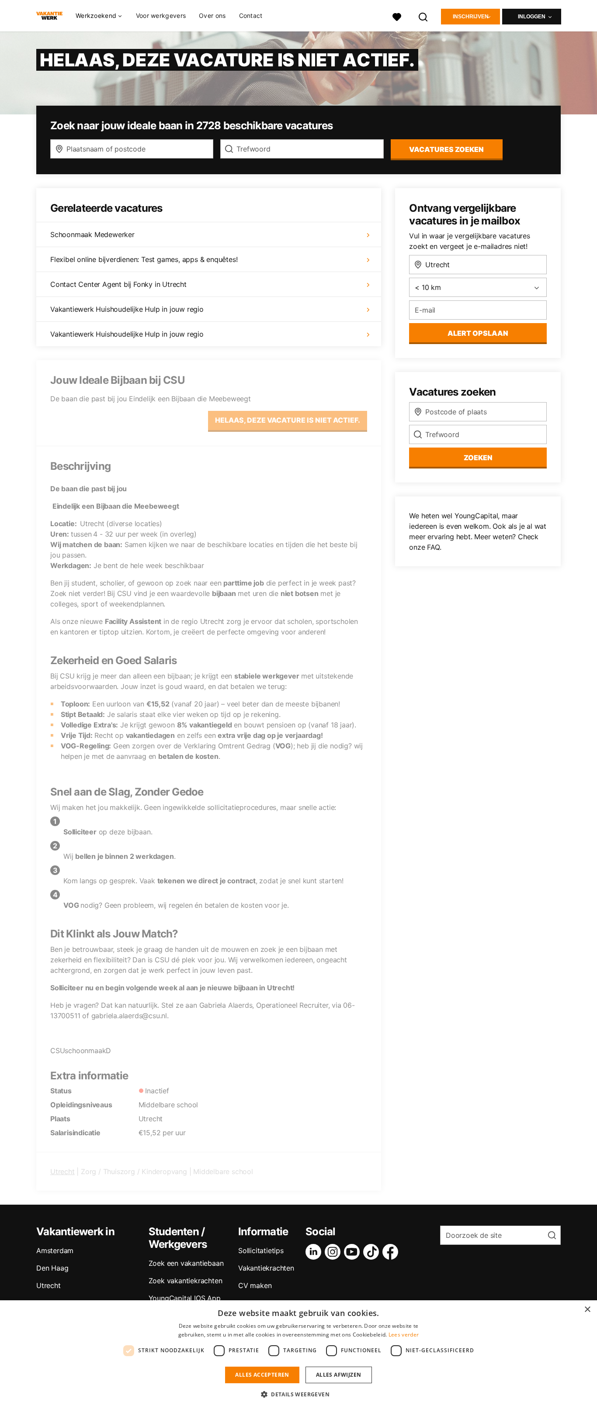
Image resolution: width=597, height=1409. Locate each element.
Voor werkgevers (161, 15)
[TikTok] (372, 1252)
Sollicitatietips (261, 1250)
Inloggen (531, 17)
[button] (298, 1394)
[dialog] (298, 1354)
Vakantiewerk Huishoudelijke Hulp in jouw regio (127, 309)
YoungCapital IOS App (185, 1298)
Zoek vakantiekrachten (185, 1280)
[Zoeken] (423, 15)
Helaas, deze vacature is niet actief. (287, 420)
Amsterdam (54, 1250)
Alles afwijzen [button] (338, 1374)
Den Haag (52, 1268)
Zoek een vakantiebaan (186, 1263)
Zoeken (478, 457)
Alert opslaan (478, 333)
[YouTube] (353, 1252)
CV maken (254, 1285)
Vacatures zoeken (446, 149)
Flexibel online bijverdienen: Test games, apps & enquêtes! (143, 259)
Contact (251, 15)
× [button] (587, 1309)
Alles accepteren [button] (262, 1374)
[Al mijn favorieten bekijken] (396, 15)
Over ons (212, 15)
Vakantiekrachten (266, 1268)
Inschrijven (471, 17)
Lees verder (404, 1334)
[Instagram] (334, 1252)
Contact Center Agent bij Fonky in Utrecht (118, 284)
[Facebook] (392, 1252)
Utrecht (62, 1171)
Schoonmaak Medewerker (92, 234)
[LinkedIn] (315, 1252)
